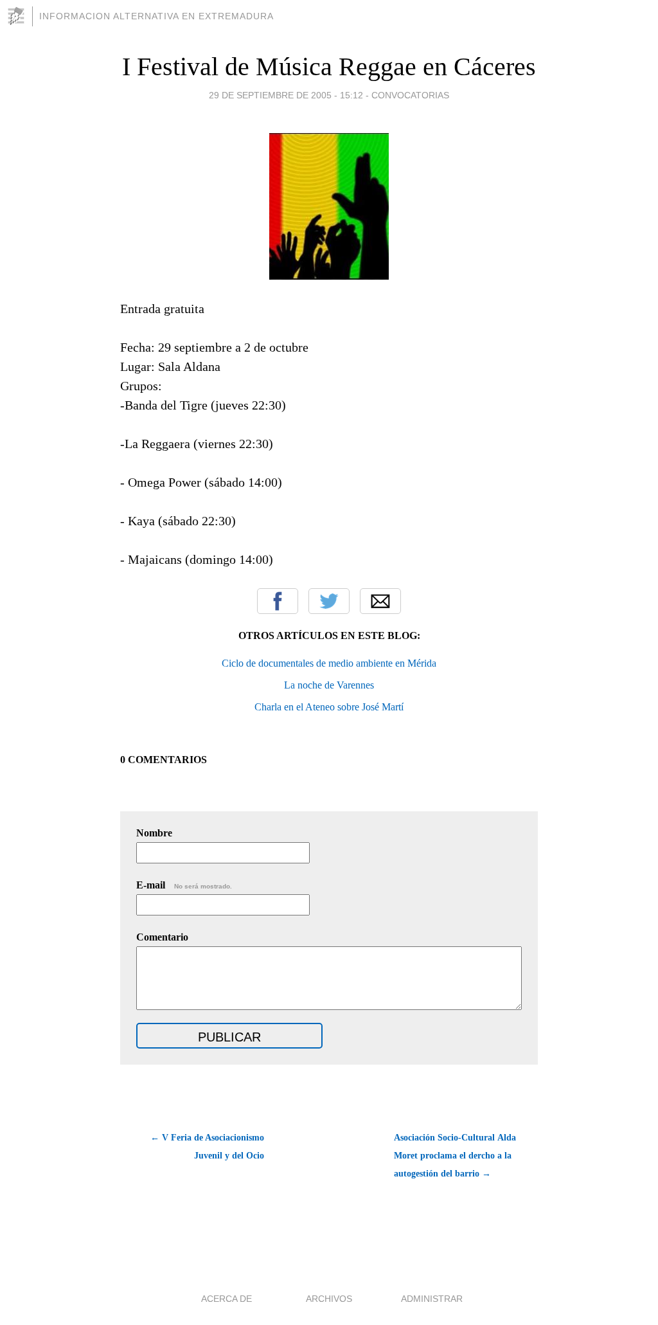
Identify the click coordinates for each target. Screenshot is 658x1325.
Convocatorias (410, 95)
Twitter (329, 601)
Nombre (154, 832)
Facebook (277, 601)
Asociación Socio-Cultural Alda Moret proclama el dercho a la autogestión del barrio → (455, 1155)
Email (380, 601)
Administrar (432, 1298)
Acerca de (226, 1298)
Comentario (162, 937)
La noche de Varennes (329, 685)
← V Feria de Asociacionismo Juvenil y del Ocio (207, 1146)
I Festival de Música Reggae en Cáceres (329, 66)
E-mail (184, 884)
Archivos (329, 1298)
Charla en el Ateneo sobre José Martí (329, 706)
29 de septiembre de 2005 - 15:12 (286, 95)
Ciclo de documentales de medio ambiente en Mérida (329, 663)
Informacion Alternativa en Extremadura (156, 16)
